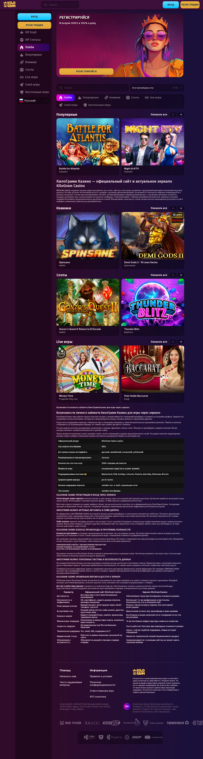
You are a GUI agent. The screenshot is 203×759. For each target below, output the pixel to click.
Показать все (159, 114)
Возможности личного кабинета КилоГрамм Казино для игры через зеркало (93, 407)
